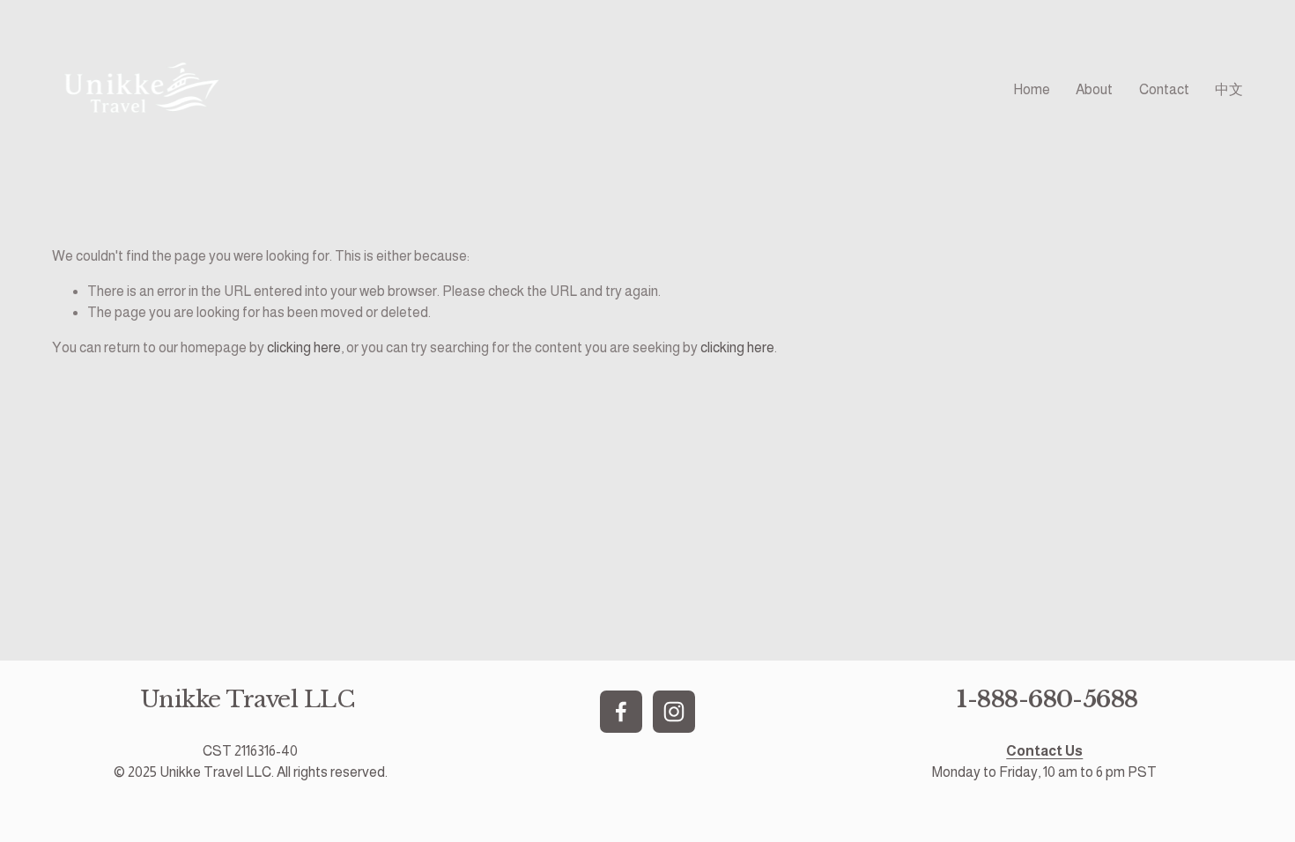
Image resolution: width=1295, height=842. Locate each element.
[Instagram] (674, 712)
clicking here (304, 347)
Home (1031, 89)
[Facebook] (621, 712)
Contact (1164, 89)
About (1094, 89)
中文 (1229, 89)
